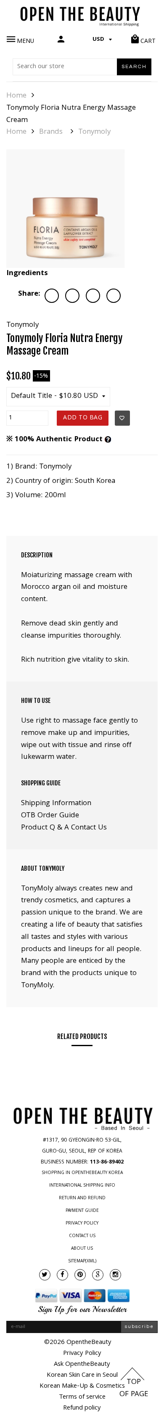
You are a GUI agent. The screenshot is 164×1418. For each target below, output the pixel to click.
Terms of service (82, 1397)
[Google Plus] (97, 1274)
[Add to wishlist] (122, 418)
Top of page (133, 1388)
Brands (51, 132)
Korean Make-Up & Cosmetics (82, 1386)
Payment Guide (82, 1211)
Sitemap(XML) (82, 1261)
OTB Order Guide (50, 816)
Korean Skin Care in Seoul (82, 1375)
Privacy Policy (82, 1223)
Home (16, 96)
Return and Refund (82, 1198)
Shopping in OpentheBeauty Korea (82, 1173)
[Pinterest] (80, 1274)
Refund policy (82, 1408)
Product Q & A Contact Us (64, 828)
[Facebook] (62, 1274)
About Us (82, 1249)
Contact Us (82, 1236)
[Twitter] (44, 1274)
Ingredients (27, 274)
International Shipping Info (82, 1186)
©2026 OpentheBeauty (77, 1342)
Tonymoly (94, 132)
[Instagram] (115, 1274)
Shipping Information (56, 804)
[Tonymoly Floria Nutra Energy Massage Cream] (65, 208)
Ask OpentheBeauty (82, 1364)
